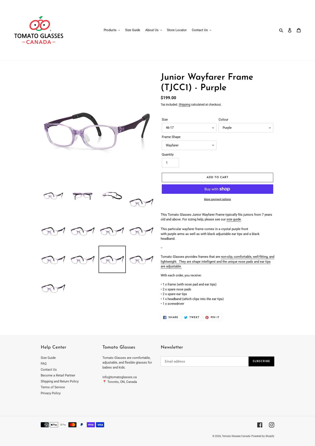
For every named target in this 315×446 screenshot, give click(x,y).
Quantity (168, 154)
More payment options (217, 199)
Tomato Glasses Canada (236, 436)
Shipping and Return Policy (60, 381)
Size (165, 119)
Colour (223, 119)
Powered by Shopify (262, 436)
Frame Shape (171, 137)
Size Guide (48, 358)
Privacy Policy (51, 393)
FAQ (43, 364)
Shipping (184, 104)
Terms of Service (53, 387)
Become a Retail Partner (58, 375)
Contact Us (49, 370)
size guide (233, 219)
